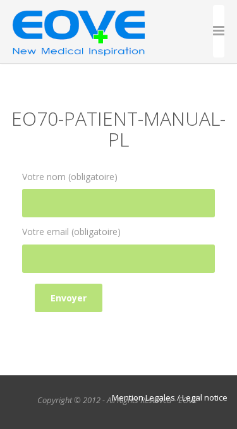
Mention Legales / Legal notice (170, 397)
